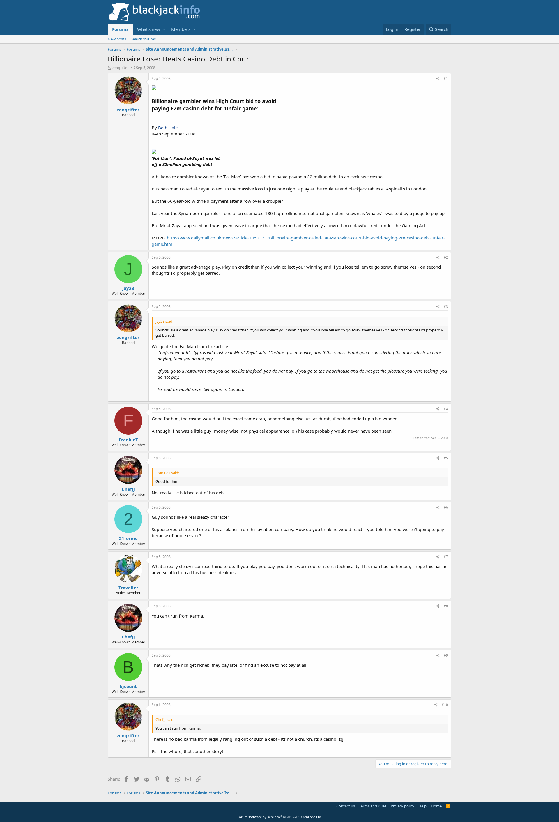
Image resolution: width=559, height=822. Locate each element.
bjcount (128, 686)
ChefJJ (128, 489)
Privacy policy (402, 806)
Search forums (143, 39)
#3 (446, 306)
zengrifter (120, 67)
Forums (120, 29)
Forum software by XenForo (279, 817)
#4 (446, 408)
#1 (446, 78)
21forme (128, 538)
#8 (446, 606)
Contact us (345, 806)
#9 (446, 655)
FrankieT (128, 439)
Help (422, 806)
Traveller (128, 587)
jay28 (128, 288)
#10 (445, 704)
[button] (164, 29)
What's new (148, 29)
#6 (446, 507)
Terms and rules (372, 806)
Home (436, 806)
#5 (446, 458)
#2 (446, 257)
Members (180, 29)
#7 (446, 556)
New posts (117, 39)
